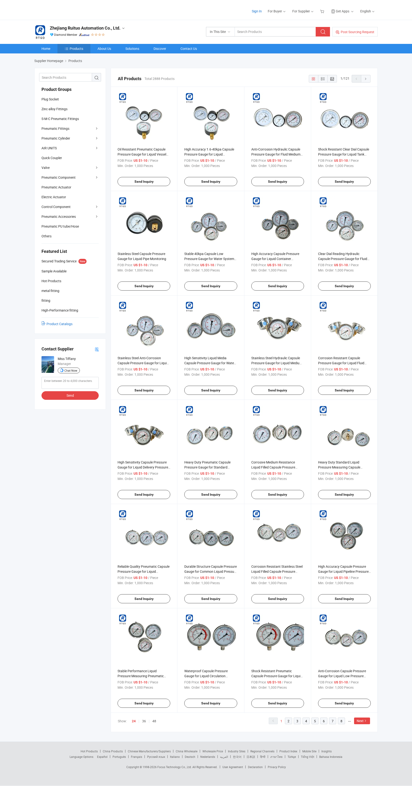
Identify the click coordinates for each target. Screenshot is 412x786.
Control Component (56, 206)
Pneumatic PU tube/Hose (60, 226)
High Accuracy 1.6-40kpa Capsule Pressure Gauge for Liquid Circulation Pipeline (209, 154)
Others (46, 236)
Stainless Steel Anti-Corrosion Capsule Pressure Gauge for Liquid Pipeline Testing (143, 363)
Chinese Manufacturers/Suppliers (149, 751)
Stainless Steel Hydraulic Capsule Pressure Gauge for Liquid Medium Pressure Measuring (276, 363)
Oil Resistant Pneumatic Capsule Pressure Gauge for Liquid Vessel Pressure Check (142, 154)
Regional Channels (262, 751)
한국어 (237, 757)
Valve (45, 167)
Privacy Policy (277, 767)
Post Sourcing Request (357, 32)
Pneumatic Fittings (55, 128)
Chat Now (70, 370)
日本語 (251, 757)
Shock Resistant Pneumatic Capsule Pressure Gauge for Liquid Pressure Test (276, 676)
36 (144, 721)
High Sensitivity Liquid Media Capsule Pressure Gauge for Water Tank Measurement (209, 363)
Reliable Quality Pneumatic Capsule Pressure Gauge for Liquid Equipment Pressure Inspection (144, 571)
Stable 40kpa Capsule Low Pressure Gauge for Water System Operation (209, 258)
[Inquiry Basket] (322, 11)
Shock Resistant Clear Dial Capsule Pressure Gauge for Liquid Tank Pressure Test (343, 154)
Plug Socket (50, 99)
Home (45, 48)
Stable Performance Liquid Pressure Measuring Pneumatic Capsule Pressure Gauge (141, 676)
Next (360, 720)
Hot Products (89, 751)
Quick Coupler (51, 158)
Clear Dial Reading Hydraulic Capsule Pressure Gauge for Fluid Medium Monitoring (342, 258)
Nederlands (207, 757)
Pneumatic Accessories (58, 216)
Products (76, 48)
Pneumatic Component (58, 177)
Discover (160, 48)
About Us (104, 48)
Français (136, 757)
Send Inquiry (144, 181)
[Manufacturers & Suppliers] (65, 9)
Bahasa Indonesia (330, 757)
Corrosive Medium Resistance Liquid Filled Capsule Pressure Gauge (273, 467)
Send (70, 395)
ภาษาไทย (276, 757)
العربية (224, 757)
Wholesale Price (212, 751)
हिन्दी (262, 757)
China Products (113, 751)
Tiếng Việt (307, 757)
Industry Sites (236, 751)
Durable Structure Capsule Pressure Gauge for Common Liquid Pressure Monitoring (210, 571)
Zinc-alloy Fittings (54, 109)
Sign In (257, 11)
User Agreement (232, 767)
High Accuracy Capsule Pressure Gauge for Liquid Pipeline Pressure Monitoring (343, 571)
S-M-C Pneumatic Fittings (60, 118)
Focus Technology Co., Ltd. (174, 767)
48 (154, 721)
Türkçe (292, 757)
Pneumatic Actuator (56, 187)
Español (102, 757)
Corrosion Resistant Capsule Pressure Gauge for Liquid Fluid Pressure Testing (341, 363)
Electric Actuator (53, 197)
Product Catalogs (59, 324)
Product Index (288, 751)
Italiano (175, 757)
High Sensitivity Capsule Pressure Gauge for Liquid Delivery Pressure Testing (143, 467)
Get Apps (342, 11)
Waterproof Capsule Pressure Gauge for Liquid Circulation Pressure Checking (206, 676)
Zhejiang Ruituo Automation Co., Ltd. (85, 28)
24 (134, 721)
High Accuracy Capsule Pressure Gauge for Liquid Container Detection (275, 258)
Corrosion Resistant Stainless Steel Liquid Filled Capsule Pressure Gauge (277, 571)
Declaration (255, 767)
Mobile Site (309, 751)
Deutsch (190, 757)
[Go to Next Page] (365, 78)
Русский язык (156, 757)
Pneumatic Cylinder (55, 138)
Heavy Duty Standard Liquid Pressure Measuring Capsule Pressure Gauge (339, 467)
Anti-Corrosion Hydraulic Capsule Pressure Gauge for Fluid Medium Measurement (275, 154)
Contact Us (188, 48)
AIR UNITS (49, 148)
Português (119, 757)
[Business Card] (97, 349)
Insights (326, 751)
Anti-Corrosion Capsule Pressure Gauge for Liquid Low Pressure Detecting (342, 676)
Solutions (132, 48)
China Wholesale (186, 751)
